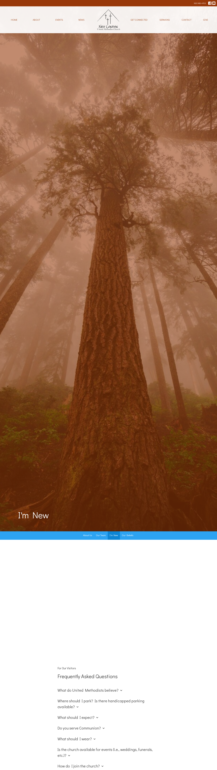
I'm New (114, 535)
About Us (87, 535)
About (36, 19)
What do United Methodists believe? (90, 690)
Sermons (164, 19)
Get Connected (139, 19)
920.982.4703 (200, 3)
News (81, 19)
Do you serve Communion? (81, 728)
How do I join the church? (81, 765)
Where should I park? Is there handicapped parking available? (101, 703)
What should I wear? (77, 738)
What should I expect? (78, 717)
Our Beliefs (127, 535)
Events (59, 19)
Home (14, 19)
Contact (186, 19)
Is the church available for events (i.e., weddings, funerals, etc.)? (105, 752)
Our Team (101, 535)
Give (205, 19)
